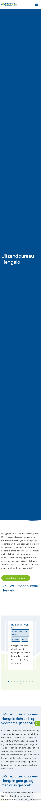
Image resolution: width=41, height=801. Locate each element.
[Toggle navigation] (36, 4)
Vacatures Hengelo (15, 577)
